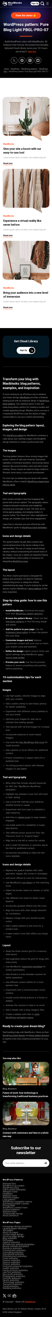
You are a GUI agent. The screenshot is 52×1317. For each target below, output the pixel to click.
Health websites (11, 1268)
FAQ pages (8, 1240)
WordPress (15, 69)
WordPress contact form (15, 1207)
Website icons (10, 1195)
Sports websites (11, 1280)
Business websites (12, 1248)
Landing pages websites (15, 1228)
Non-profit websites (13, 1274)
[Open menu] (47, 3)
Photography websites (14, 1276)
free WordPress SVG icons (31, 742)
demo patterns (34, 588)
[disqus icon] (22, 60)
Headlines (8, 1193)
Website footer (10, 1191)
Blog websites (10, 1238)
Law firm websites (12, 1272)
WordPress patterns (29, 69)
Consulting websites (13, 1252)
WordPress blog (11, 1187)
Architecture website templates (18, 1244)
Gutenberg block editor (17, 632)
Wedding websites (12, 1288)
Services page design (13, 1236)
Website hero (9, 1183)
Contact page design (13, 1234)
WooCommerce (11, 1215)
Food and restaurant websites (17, 1266)
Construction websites (14, 1250)
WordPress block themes (14, 1035)
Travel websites (11, 1286)
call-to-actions (15, 512)
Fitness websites (11, 1264)
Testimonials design (13, 1213)
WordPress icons (20, 561)
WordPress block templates (34, 527)
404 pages (8, 1230)
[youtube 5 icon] (38, 60)
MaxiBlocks (25, 397)
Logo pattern (9, 1199)
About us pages (10, 1232)
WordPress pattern (15, 435)
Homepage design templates (17, 1226)
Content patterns (11, 1209)
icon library (27, 882)
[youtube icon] (9, 1296)
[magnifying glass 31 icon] (30, 60)
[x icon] (14, 60)
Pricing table (9, 1205)
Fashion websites (11, 1260)
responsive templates (32, 966)
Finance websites (11, 1262)
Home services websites (15, 1270)
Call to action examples (14, 1189)
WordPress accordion (13, 1185)
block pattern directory (39, 1035)
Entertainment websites (15, 1256)
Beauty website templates (16, 1246)
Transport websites (12, 1284)
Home (6, 69)
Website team (10, 1211)
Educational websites (13, 1254)
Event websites (10, 1258)
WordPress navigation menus (17, 1201)
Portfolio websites (12, 1278)
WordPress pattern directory (29, 613)
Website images (11, 1197)
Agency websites (11, 1242)
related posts (24, 817)
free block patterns (15, 621)
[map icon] (14, 1296)
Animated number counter (16, 1203)
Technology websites (13, 1282)
